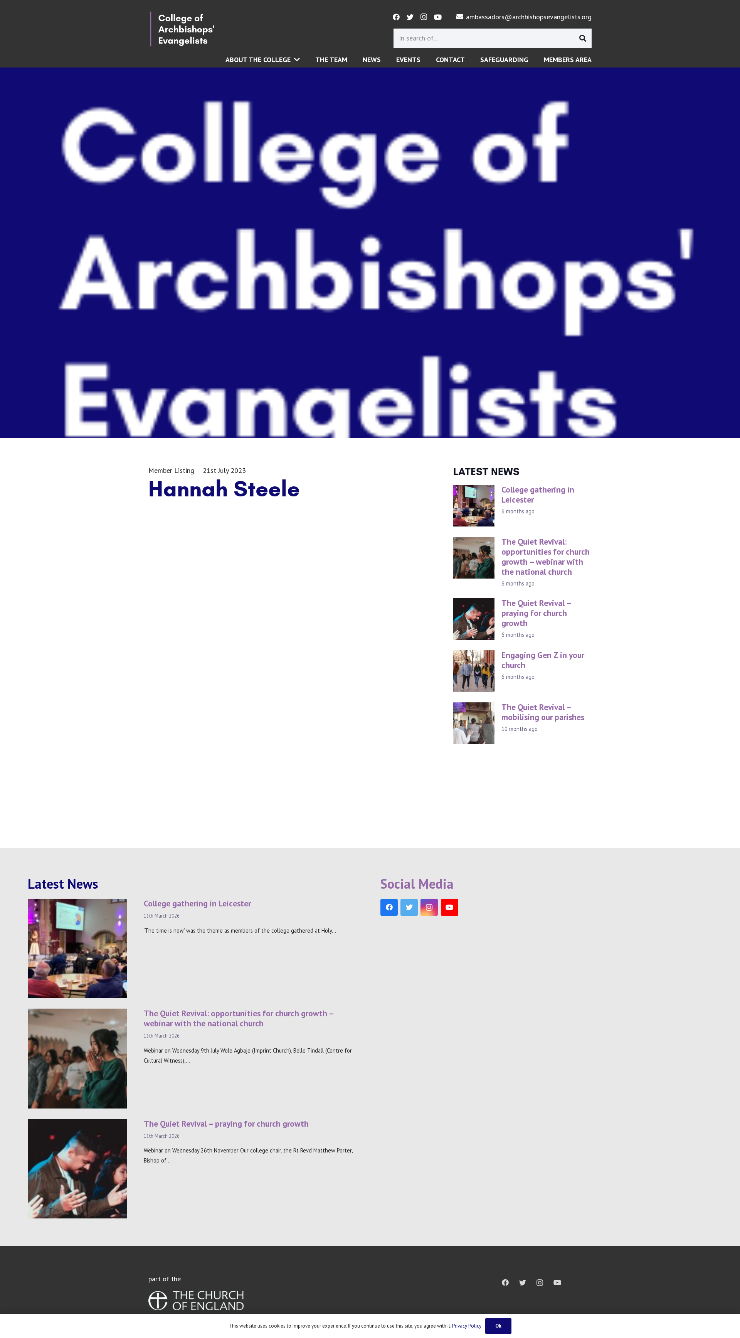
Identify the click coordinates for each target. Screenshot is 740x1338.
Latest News (63, 884)
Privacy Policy (466, 1326)
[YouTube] (438, 17)
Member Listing (171, 470)
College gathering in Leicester (537, 494)
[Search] (582, 38)
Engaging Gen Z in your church (542, 660)
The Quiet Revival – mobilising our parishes (542, 712)
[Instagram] (424, 17)
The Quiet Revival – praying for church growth (536, 612)
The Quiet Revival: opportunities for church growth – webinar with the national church (545, 556)
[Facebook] (396, 17)
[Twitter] (410, 17)
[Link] (181, 29)
